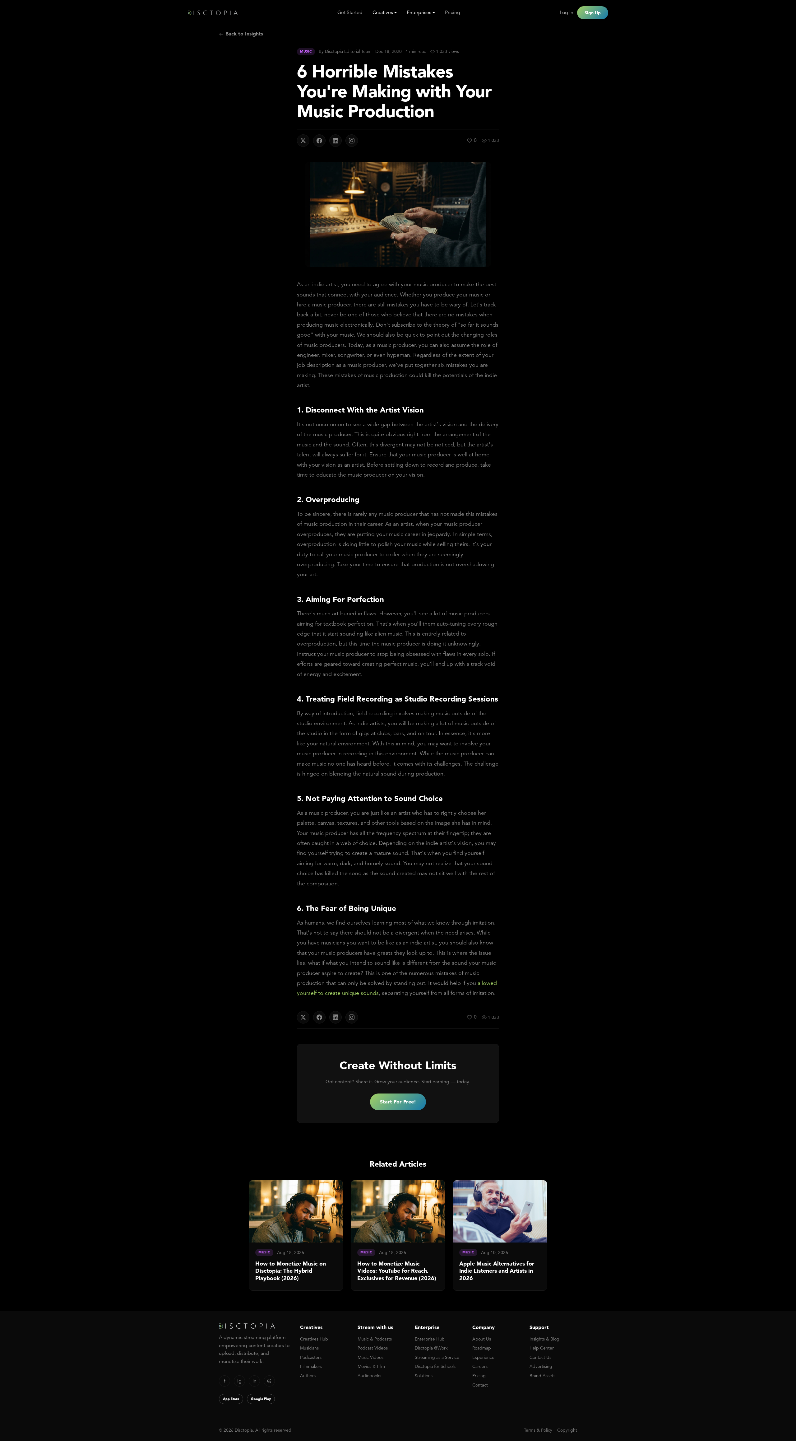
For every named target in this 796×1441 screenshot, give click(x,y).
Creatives (383, 12)
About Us (481, 1339)
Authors (308, 1375)
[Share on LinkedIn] (335, 140)
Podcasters (311, 1357)
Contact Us (540, 1357)
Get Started (350, 12)
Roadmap (481, 1348)
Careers (480, 1366)
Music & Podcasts (375, 1339)
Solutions (424, 1375)
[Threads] (269, 1381)
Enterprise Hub (430, 1339)
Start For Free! (398, 1101)
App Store (231, 1399)
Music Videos (370, 1357)
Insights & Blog (544, 1339)
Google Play (261, 1399)
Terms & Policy (538, 1430)
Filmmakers (311, 1366)
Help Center (542, 1348)
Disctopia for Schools (435, 1366)
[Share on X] (303, 140)
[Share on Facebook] (319, 140)
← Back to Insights (241, 33)
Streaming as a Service (437, 1357)
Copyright (567, 1430)
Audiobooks (369, 1375)
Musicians (309, 1348)
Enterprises (419, 12)
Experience (483, 1357)
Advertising (541, 1366)
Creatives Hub (314, 1339)
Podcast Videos (373, 1348)
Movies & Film (371, 1366)
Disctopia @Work (431, 1348)
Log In (566, 12)
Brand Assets (542, 1375)
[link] (296, 1235)
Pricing (452, 12)
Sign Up (593, 13)
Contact (480, 1385)
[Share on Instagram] (351, 140)
